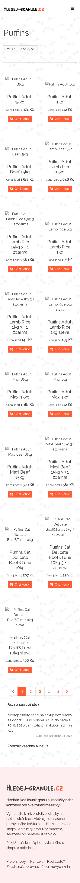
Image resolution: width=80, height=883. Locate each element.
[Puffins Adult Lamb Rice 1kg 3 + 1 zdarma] (20, 299)
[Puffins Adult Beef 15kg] (20, 152)
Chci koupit (21, 119)
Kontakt (37, 861)
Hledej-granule (23, 8)
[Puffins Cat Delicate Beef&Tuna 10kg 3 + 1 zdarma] (60, 527)
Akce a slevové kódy (23, 704)
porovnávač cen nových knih (47, 867)
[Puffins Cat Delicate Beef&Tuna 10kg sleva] (20, 617)
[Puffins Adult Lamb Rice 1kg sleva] (60, 304)
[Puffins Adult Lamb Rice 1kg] (60, 227)
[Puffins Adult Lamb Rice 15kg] (60, 146)
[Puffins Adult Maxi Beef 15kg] (20, 452)
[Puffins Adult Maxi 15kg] (20, 377)
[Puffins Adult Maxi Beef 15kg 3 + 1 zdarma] (60, 444)
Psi (10, 49)
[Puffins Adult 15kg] (20, 82)
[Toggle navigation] (72, 8)
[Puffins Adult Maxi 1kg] (60, 377)
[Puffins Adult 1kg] (60, 84)
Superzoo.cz (44, 735)
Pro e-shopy (16, 861)
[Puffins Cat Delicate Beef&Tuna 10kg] (20, 535)
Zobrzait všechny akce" (26, 746)
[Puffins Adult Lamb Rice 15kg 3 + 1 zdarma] (20, 219)
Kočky (27, 49)
